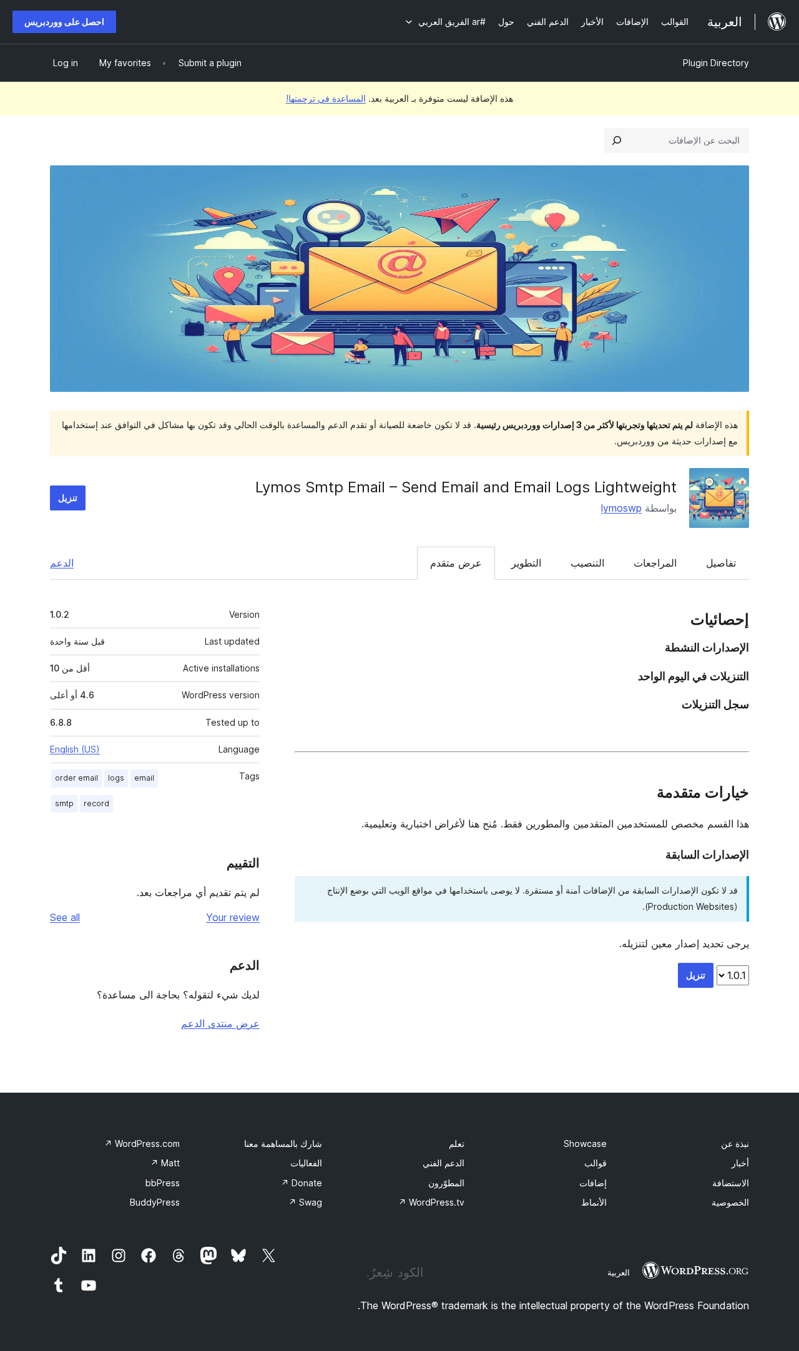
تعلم (456, 1143)
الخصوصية (730, 1202)
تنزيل (67, 497)
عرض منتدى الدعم (220, 1023)
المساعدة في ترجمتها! (326, 98)
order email (76, 778)
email (144, 778)
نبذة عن (735, 1143)
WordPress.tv (431, 1202)
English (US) (75, 749)
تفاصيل (721, 563)
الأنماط (594, 1202)
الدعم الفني (443, 1163)
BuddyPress (155, 1202)
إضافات (593, 1183)
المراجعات (655, 563)
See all (65, 917)
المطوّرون (446, 1183)
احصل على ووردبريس (64, 21)
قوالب (595, 1163)
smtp (64, 803)
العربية (618, 1272)
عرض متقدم (456, 563)
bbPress (162, 1183)
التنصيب (587, 563)
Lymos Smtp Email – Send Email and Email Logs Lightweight (466, 487)
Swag (305, 1202)
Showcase (585, 1143)
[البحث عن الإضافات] (616, 140)
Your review (233, 917)
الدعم (62, 563)
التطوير (526, 563)
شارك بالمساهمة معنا (283, 1143)
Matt (165, 1163)
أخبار (740, 1163)
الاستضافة (730, 1183)
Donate (301, 1183)
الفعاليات (306, 1163)
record (96, 803)
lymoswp (621, 508)
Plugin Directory (716, 62)
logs (116, 778)
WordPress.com (142, 1143)
